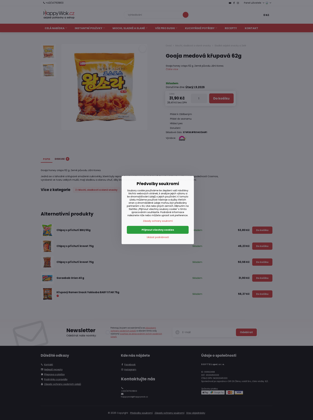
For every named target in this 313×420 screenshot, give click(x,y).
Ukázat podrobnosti (158, 237)
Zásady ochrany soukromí (158, 221)
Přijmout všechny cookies (158, 229)
